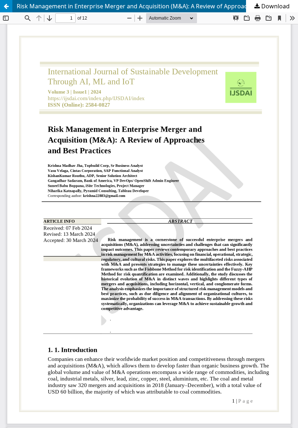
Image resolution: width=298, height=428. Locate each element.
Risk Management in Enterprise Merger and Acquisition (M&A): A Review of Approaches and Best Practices (157, 6)
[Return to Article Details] (6, 6)
